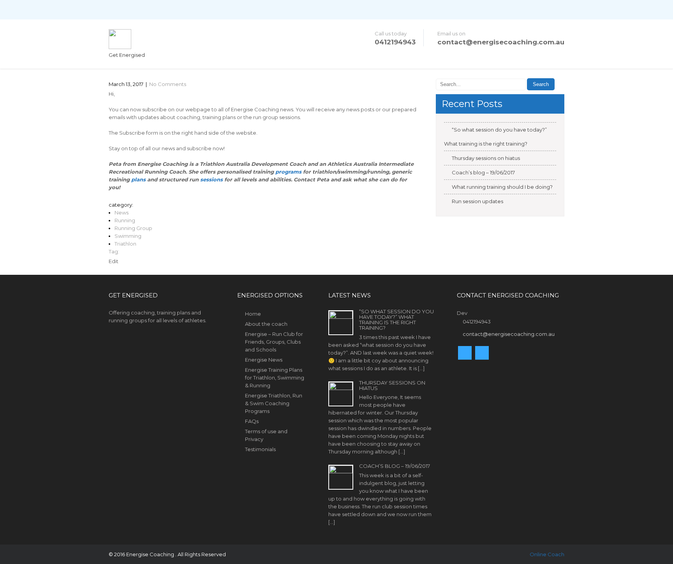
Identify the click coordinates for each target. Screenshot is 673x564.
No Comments (167, 84)
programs (288, 172)
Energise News (263, 360)
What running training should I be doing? (502, 187)
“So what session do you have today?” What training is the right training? (495, 137)
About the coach (266, 324)
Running (125, 220)
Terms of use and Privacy (266, 435)
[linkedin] (482, 353)
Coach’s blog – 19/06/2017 (483, 172)
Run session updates (477, 201)
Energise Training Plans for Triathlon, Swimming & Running (274, 377)
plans (138, 179)
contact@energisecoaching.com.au (500, 42)
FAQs (252, 421)
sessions (211, 179)
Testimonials (260, 449)
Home (253, 314)
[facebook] (465, 353)
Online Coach (547, 554)
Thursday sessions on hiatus (486, 158)
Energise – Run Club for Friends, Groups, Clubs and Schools (274, 342)
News (122, 212)
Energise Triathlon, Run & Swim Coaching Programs (273, 403)
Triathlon (125, 244)
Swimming (128, 236)
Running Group (133, 228)
